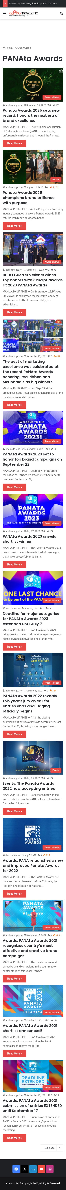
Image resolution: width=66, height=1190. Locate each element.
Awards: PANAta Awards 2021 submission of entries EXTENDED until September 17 (32, 1105)
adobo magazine (14, 105)
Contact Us (12, 1183)
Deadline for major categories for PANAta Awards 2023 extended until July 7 (31, 618)
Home (8, 47)
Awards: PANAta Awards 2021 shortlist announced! (30, 1028)
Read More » (14, 143)
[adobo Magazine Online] (23, 13)
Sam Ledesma (13, 608)
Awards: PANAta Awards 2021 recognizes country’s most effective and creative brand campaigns (30, 948)
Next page (49, 1148)
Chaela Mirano (13, 449)
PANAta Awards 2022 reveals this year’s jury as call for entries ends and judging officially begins (30, 703)
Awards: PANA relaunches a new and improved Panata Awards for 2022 (33, 865)
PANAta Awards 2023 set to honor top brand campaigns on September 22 (32, 459)
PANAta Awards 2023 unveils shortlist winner (29, 539)
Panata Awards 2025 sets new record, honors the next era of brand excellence (31, 115)
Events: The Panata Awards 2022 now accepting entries (29, 786)
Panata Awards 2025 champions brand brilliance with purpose (29, 197)
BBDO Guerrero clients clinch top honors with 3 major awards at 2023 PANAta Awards (33, 280)
